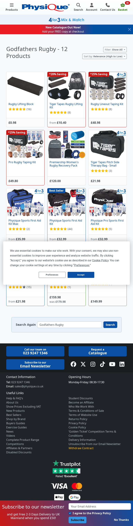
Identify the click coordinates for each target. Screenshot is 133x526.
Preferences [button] (81, 265)
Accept (81, 275)
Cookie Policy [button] (100, 260)
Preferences (52, 275)
